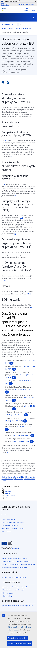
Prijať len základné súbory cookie (19, 643)
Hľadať (33, 10)
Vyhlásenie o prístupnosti (10, 525)
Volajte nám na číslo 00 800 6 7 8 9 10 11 (15, 558)
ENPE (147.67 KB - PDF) (22, 441)
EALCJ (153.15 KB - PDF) (15, 421)
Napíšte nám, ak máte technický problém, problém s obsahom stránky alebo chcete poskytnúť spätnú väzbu (18, 478)
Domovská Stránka (8, 24)
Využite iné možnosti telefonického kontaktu (16, 561)
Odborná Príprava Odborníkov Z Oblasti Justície (17, 28)
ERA (3, 184)
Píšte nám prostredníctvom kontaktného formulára (18, 564)
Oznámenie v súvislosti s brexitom (13, 528)
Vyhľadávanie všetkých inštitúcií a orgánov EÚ (17, 605)
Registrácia (20, 4)
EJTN (7, 140)
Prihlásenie (30, 4)
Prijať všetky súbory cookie (17, 638)
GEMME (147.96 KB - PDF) (16, 415)
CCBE (4, 280)
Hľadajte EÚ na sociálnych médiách (14, 577)
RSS (2, 3)
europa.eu (15, 548)
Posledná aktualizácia (5, 5)
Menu (33, 19)
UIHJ (31, 307)
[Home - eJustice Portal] (12, 9)
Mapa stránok (6, 531)
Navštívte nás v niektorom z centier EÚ (14, 567)
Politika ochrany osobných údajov (13, 522)
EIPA (21, 218)
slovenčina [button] (27, 10)
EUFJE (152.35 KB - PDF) (22, 435)
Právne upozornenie (8, 519)
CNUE (28, 294)
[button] (4, 489)
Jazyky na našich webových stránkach (14, 587)
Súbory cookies (7, 596)
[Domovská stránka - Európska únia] (7, 543)
